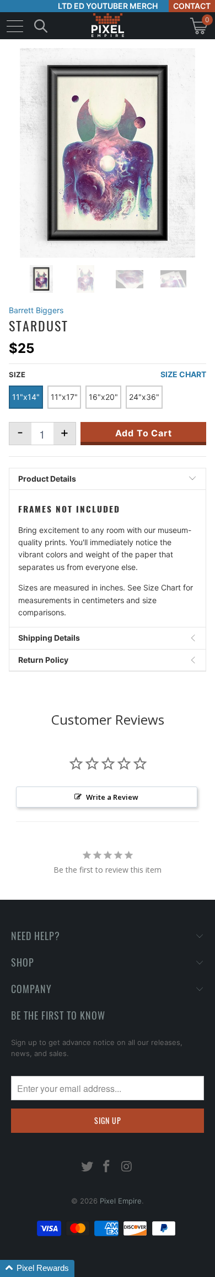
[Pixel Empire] (107, 25)
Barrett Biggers (36, 310)
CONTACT (192, 5)
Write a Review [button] (112, 797)
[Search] (41, 25)
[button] (37, 1268)
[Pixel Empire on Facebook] (107, 1167)
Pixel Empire (121, 1200)
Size (17, 374)
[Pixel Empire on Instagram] (127, 1167)
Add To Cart (143, 433)
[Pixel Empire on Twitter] (87, 1167)
